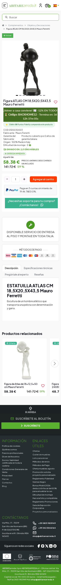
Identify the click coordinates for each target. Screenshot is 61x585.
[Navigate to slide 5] (30, 95)
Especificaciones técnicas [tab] (38, 268)
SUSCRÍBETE (32, 425)
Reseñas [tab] (39, 274)
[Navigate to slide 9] (44, 95)
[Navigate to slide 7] (37, 95)
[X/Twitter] (47, 546)
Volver (8, 35)
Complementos (15, 25)
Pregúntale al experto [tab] (17, 274)
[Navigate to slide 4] (27, 95)
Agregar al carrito (43, 179)
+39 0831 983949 (47, 523)
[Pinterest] (55, 546)
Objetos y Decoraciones (38, 25)
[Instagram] (43, 546)
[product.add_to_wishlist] (43, 386)
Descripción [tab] (11, 268)
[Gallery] (30, 69)
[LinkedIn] (51, 546)
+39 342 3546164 (47, 528)
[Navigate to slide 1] (17, 95)
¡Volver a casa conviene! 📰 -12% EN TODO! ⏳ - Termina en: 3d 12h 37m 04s (30, 114)
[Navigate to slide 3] (23, 95)
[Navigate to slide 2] (20, 95)
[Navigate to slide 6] (34, 95)
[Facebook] (39, 546)
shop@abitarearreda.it (42, 579)
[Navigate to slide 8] (40, 95)
